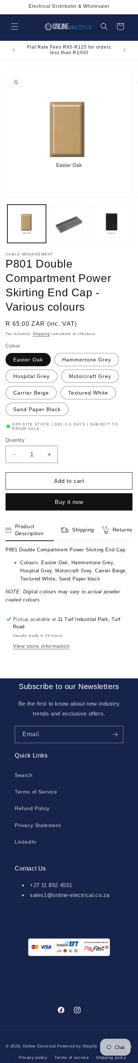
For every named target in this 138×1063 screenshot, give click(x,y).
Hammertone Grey (86, 360)
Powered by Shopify (77, 1046)
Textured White (88, 393)
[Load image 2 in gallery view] (69, 224)
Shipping (41, 334)
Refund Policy (32, 808)
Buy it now (69, 502)
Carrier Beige (31, 393)
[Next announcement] (124, 50)
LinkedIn (25, 842)
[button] (15, 26)
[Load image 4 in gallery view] (111, 224)
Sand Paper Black (37, 409)
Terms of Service (36, 792)
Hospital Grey (31, 376)
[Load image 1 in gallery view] (26, 224)
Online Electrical (39, 1046)
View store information (41, 646)
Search (24, 775)
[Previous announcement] (14, 50)
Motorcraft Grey (90, 376)
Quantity (15, 440)
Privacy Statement (38, 825)
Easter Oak (28, 360)
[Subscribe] (115, 734)
